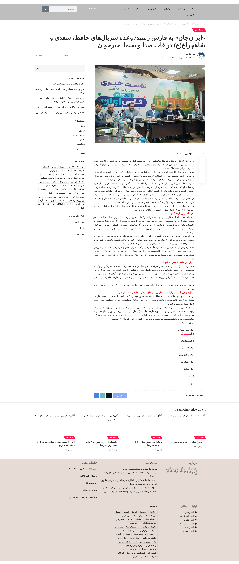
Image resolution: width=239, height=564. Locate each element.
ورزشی (82, 153)
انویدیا (81, 171)
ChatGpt (80, 167)
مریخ (76, 193)
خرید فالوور (80, 222)
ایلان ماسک (65, 171)
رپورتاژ (82, 228)
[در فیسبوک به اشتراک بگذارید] (61, 56)
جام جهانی (61, 178)
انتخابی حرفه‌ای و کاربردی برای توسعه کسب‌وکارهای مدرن (60, 113)
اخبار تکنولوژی (187, 340)
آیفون (54, 167)
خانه (203, 24)
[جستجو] (45, 9)
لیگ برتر (73, 189)
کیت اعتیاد (84, 476)
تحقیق (57, 174)
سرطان (81, 185)
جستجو (39, 68)
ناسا (50, 193)
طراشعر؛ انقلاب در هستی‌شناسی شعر (68, 84)
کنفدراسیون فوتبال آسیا (75, 204)
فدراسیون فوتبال (49, 185)
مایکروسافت (45, 189)
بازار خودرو (54, 171)
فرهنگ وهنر (199, 30)
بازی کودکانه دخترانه (75, 469)
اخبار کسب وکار (187, 333)
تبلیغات (66, 174)
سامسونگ (63, 182)
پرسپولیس (61, 200)
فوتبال (81, 189)
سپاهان (72, 185)
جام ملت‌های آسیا (77, 182)
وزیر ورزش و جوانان (76, 200)
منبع (192, 383)
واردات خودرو (64, 197)
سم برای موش (90, 490)
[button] (52, 56)
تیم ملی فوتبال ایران (76, 178)
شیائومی (62, 185)
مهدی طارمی (60, 193)
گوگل (82, 208)
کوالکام (60, 204)
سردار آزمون (44, 182)
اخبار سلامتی (188, 369)
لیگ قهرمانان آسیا (59, 189)
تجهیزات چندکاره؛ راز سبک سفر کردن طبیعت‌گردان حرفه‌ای (59, 107)
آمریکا (62, 167)
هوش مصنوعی (78, 197)
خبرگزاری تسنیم (160, 161)
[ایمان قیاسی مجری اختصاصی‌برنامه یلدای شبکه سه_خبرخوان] (54, 426)
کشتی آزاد (44, 200)
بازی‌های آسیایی (78, 174)
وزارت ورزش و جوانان (47, 197)
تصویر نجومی (47, 174)
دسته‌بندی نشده (79, 135)
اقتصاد (82, 126)
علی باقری (191, 54)
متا (83, 193)
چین (52, 200)
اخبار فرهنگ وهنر (186, 354)
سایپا (54, 182)
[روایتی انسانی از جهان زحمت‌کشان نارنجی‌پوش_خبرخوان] (97, 426)
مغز (70, 193)
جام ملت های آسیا (47, 178)
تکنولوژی (82, 131)
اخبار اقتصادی (188, 347)
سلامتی (82, 140)
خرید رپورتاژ (79, 234)
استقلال (46, 167)
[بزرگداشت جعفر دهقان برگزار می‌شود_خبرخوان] (141, 426)
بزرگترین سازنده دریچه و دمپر (83, 497)
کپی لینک (50, 204)
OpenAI (71, 167)
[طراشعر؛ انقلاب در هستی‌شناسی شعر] (184, 426)
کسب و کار (81, 149)
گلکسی (41, 204)
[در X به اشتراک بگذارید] (57, 56)
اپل (74, 171)
